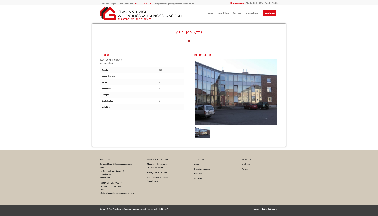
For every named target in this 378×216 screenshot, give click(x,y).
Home (196, 164)
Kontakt (245, 169)
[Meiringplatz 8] (236, 92)
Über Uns (198, 174)
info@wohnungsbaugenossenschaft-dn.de (174, 4)
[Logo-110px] (141, 13)
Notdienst (246, 164)
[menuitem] (126, 3)
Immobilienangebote (202, 169)
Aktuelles (198, 178)
